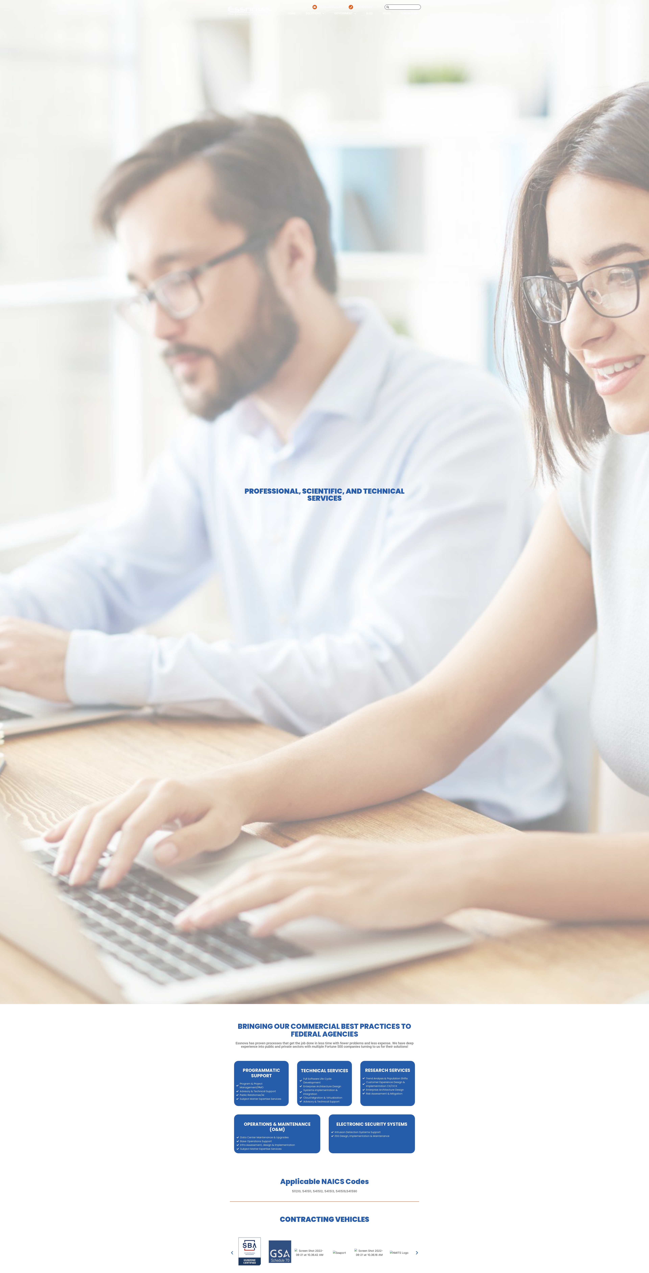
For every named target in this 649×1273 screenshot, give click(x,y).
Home (292, 13)
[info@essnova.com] (315, 7)
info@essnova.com (330, 7)
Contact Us (409, 13)
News (387, 13)
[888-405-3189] (351, 7)
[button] (232, 1253)
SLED (369, 13)
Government (343, 13)
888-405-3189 (364, 7)
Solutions (313, 13)
